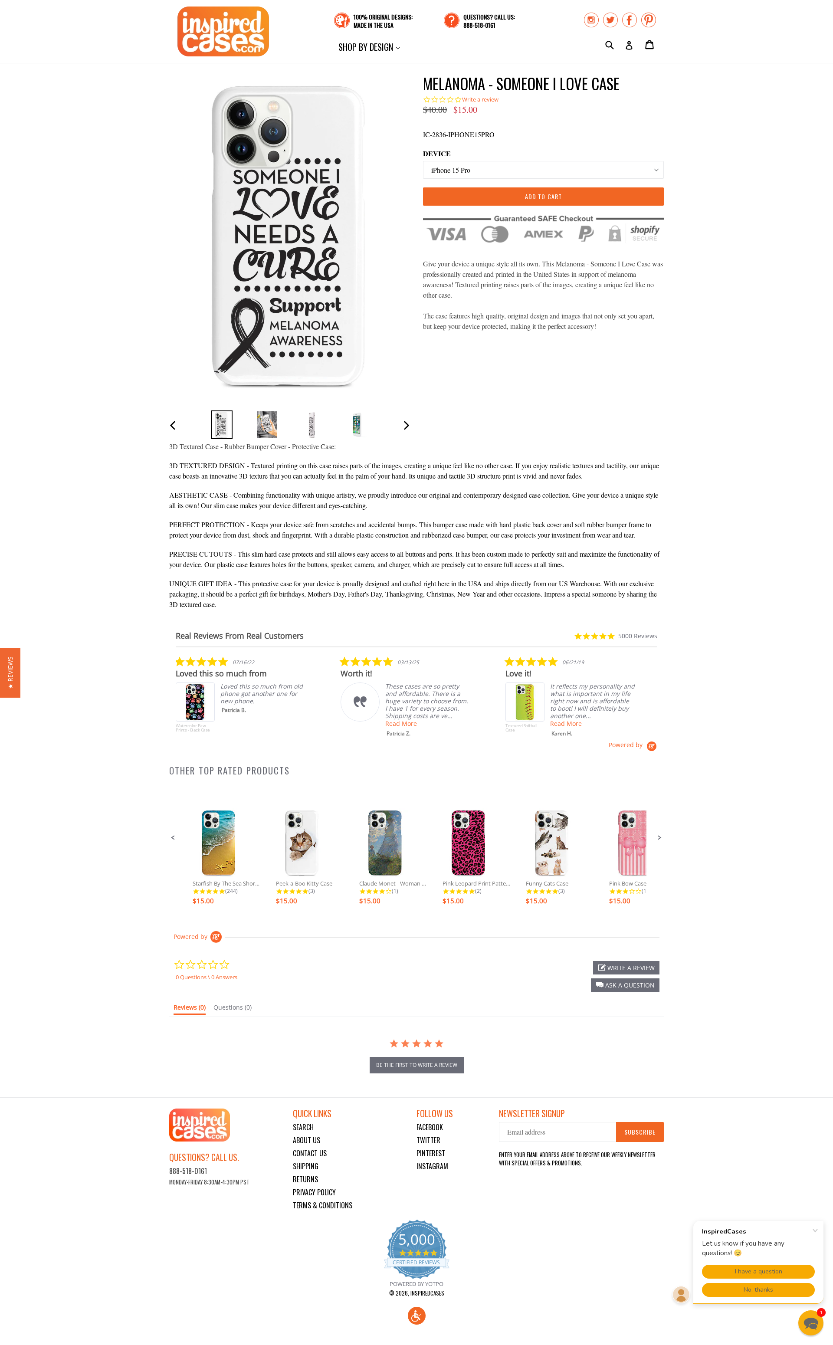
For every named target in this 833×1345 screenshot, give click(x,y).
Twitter (428, 1140)
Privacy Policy (314, 1192)
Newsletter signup (532, 1114)
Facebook (429, 1127)
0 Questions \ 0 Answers (206, 977)
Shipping (305, 1166)
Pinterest (430, 1153)
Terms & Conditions (322, 1205)
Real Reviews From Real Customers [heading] (240, 636)
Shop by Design (371, 46)
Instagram (432, 1166)
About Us (306, 1140)
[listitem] (241, 698)
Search (303, 1127)
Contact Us (310, 1153)
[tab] (190, 1009)
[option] (221, 424)
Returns (305, 1179)
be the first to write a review (416, 1065)
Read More (401, 723)
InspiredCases (427, 1293)
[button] (173, 838)
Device (437, 153)
